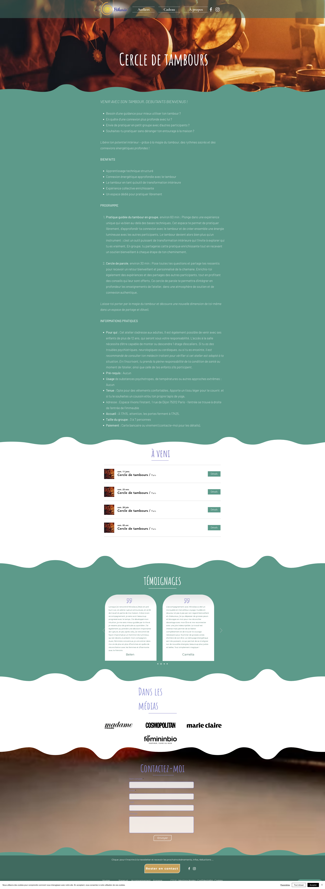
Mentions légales (187, 880)
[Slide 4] (167, 663)
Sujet (131, 802)
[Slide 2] (161, 664)
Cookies (219, 880)
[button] (144, 9)
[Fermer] (321, 885)
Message (133, 814)
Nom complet (135, 779)
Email (132, 791)
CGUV (173, 880)
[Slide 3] (164, 663)
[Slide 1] (157, 663)
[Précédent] (104, 630)
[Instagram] (217, 9)
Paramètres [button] (285, 885)
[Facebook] (211, 9)
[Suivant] (221, 630)
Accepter (313, 885)
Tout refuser (299, 885)
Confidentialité (205, 880)
